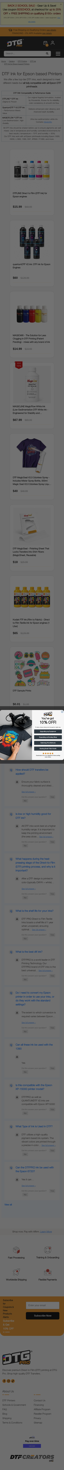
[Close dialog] (62, 712)
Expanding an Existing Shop (48, 737)
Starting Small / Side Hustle (48, 748)
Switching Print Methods (48, 743)
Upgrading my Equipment (48, 731)
